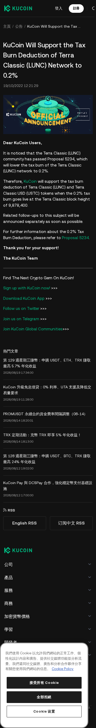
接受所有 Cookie (44, 683)
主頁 (7, 26)
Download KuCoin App (24, 298)
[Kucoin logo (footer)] (21, 551)
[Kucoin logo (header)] (18, 8)
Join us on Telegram (21, 319)
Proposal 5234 (75, 237)
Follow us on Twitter (21, 308)
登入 (58, 8)
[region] (44, 685)
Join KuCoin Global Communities (33, 329)
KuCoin (30, 181)
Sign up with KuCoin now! (26, 288)
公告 (19, 26)
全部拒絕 (44, 697)
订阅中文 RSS (71, 523)
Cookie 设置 (44, 711)
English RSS (24, 523)
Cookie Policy (63, 669)
